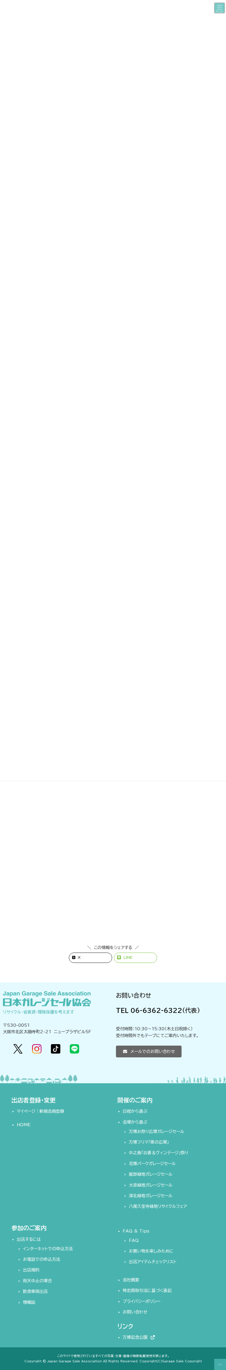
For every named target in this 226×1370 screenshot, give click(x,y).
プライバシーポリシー (141, 1301)
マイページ (26, 1111)
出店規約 (31, 1270)
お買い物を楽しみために (151, 1251)
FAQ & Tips (136, 1231)
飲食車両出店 (35, 1291)
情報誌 (29, 1302)
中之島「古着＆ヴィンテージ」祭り (158, 1153)
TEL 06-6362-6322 (149, 1010)
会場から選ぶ (135, 1122)
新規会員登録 (51, 1111)
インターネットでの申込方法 (48, 1248)
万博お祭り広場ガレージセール (156, 1131)
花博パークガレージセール (152, 1163)
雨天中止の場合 (37, 1280)
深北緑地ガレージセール (150, 1195)
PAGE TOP (219, 1364)
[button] (149, 1051)
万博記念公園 (136, 1337)
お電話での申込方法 (41, 1259)
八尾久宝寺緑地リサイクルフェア (158, 1206)
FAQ (134, 1240)
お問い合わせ (135, 1312)
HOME (24, 1125)
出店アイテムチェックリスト (153, 1262)
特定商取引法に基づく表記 (147, 1290)
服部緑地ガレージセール (150, 1174)
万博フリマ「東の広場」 (149, 1142)
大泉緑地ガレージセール (150, 1185)
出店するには (29, 1239)
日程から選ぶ (135, 1111)
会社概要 (131, 1280)
